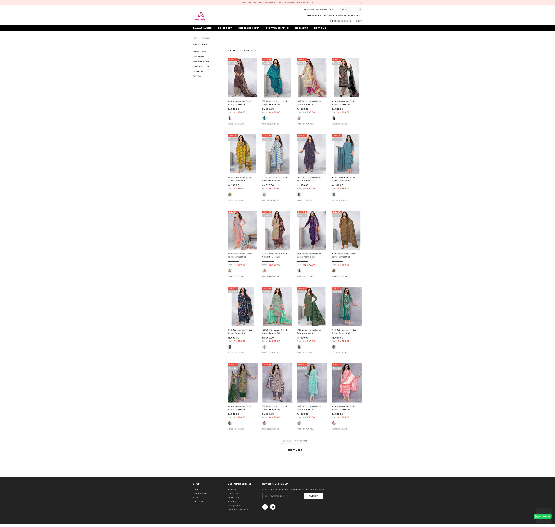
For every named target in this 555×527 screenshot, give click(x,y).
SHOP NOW (308, 2)
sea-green (299, 423)
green (264, 347)
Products (206, 38)
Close (361, 2)
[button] (248, 50)
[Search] (350, 9)
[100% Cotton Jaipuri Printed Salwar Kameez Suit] (243, 77)
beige (264, 270)
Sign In (359, 21)
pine (334, 347)
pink (230, 270)
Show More (295, 450)
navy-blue (230, 347)
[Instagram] (272, 507)
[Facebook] (265, 507)
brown (334, 270)
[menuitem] (208, 51)
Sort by (231, 50)
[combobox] (348, 9)
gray (334, 194)
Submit (313, 496)
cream (299, 118)
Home (195, 38)
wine (230, 118)
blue (264, 118)
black (334, 118)
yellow (230, 194)
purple (299, 194)
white (264, 194)
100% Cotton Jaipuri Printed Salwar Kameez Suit (240, 103)
